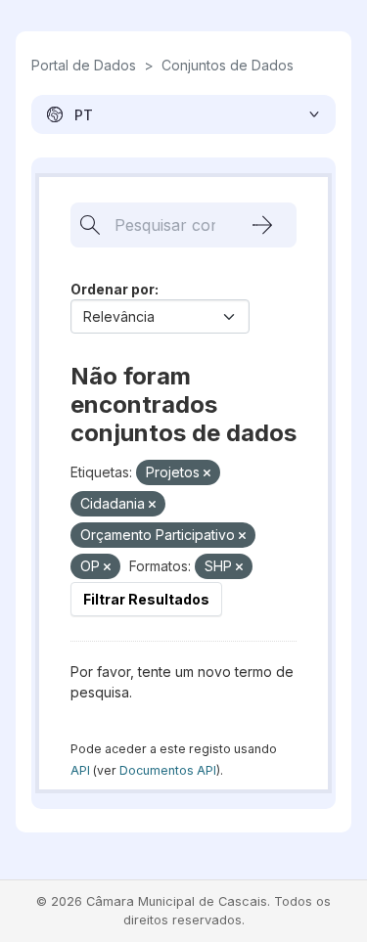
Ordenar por (112, 289)
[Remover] (207, 473)
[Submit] (262, 225)
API (80, 770)
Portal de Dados (83, 65)
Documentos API (167, 770)
